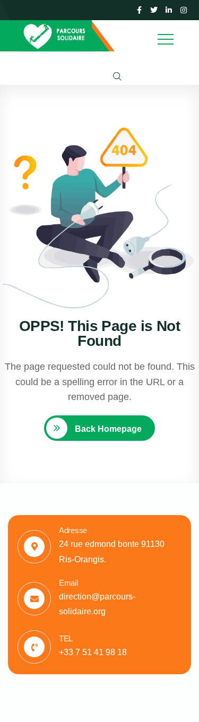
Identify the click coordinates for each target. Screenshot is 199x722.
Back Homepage (107, 428)
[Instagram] (183, 10)
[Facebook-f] (139, 10)
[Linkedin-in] (168, 10)
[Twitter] (153, 10)
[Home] (56, 35)
